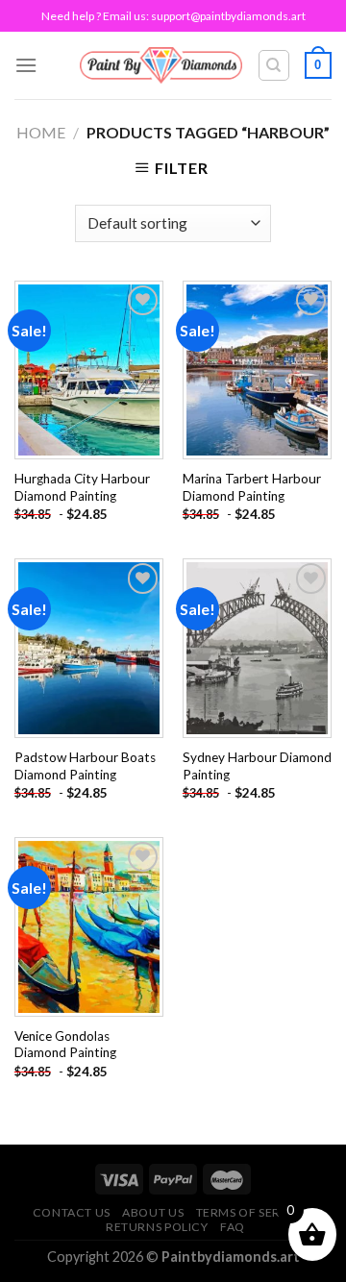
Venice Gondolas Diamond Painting (65, 1044)
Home (40, 132)
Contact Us (72, 1212)
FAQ (232, 1227)
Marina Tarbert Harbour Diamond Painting (252, 487)
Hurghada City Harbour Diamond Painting (82, 487)
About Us (153, 1212)
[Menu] (25, 64)
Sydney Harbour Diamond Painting (257, 766)
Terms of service (252, 1212)
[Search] (274, 65)
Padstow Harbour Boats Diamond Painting (85, 766)
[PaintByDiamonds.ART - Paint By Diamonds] (161, 65)
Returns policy (157, 1227)
